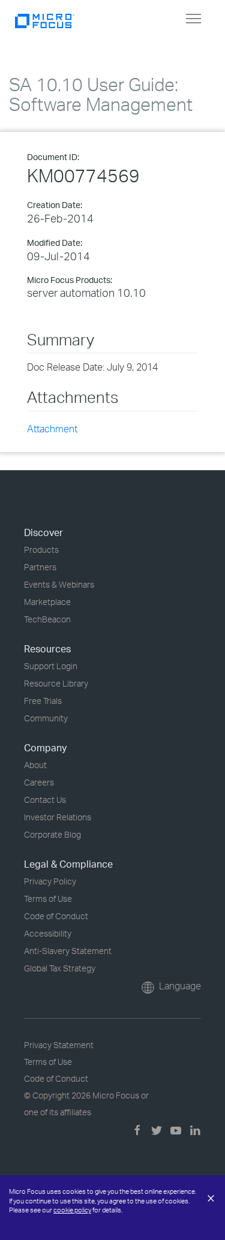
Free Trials (43, 701)
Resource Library (56, 683)
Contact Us (45, 799)
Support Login (50, 666)
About (35, 765)
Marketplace (47, 602)
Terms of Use (48, 898)
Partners (40, 567)
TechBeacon (47, 619)
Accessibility (47, 933)
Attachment (52, 429)
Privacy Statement (59, 1045)
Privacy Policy (50, 881)
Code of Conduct (56, 916)
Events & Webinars (59, 584)
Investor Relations (57, 817)
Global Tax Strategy (59, 968)
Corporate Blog (52, 834)
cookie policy (72, 1210)
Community (46, 718)
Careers (39, 782)
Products (41, 549)
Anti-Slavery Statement (68, 951)
